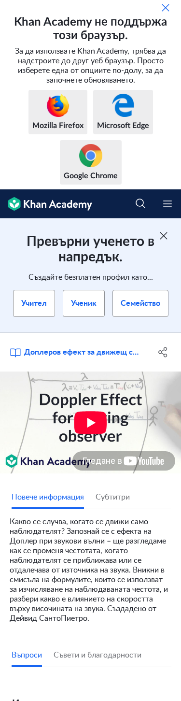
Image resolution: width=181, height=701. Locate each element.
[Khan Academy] (46, 204)
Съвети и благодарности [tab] (97, 655)
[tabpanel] (90, 566)
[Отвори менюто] (167, 204)
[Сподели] (163, 352)
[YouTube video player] (90, 422)
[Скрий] (165, 7)
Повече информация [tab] (48, 497)
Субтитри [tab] (113, 497)
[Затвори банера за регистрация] (163, 235)
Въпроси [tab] (27, 655)
